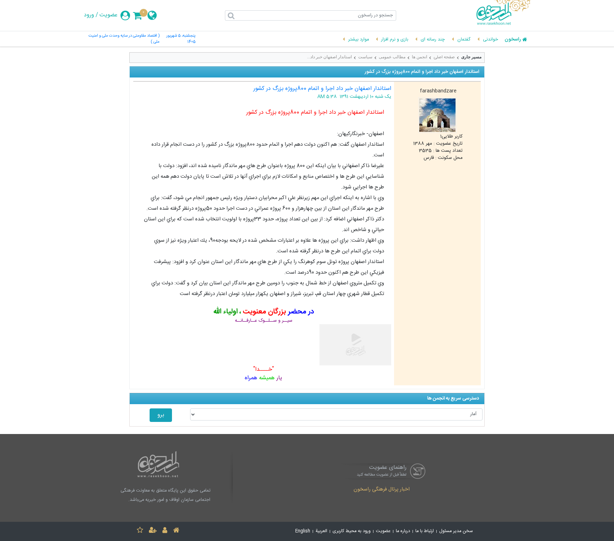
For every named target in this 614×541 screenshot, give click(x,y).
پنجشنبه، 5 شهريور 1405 (180, 39)
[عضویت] (153, 531)
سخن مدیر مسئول (456, 531)
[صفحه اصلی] (176, 531)
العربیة (321, 531)
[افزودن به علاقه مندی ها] (140, 531)
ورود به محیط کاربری (352, 531)
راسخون (513, 40)
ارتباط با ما (424, 531)
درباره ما (403, 531)
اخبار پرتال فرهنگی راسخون (382, 490)
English (302, 531)
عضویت (108, 15)
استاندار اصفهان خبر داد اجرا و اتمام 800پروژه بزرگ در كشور (322, 88)
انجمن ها (419, 56)
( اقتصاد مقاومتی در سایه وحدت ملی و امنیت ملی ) (124, 39)
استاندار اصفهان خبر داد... (329, 56)
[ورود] (165, 531)
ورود (89, 15)
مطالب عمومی (392, 56)
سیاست (365, 56)
